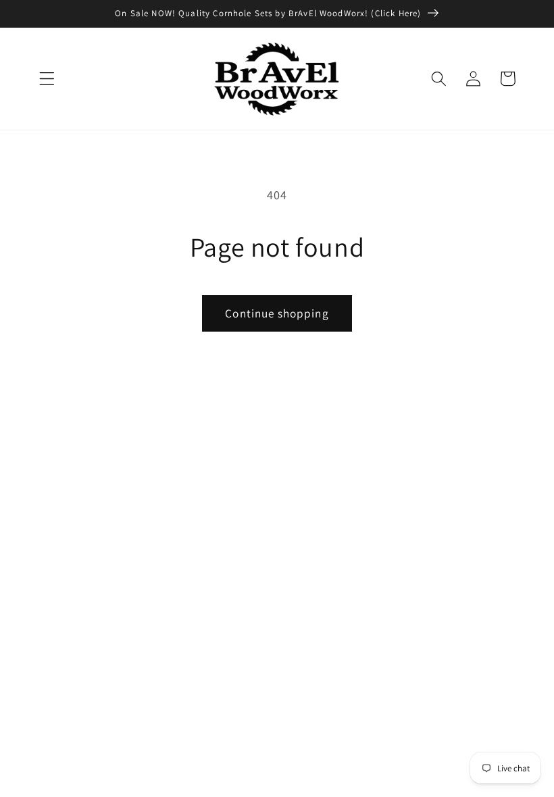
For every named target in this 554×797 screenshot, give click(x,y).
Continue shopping (277, 313)
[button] (47, 78)
